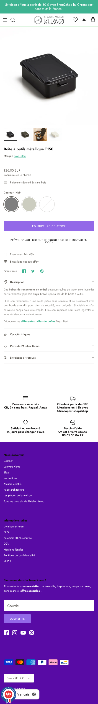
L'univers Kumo (12, 467)
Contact (8, 461)
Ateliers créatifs (12, 484)
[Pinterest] (31, 632)
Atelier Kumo (18, 688)
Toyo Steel (20, 156)
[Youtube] (23, 632)
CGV (6, 544)
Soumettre (17, 619)
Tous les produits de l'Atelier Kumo (24, 501)
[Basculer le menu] (5, 20)
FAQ (6, 532)
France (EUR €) (16, 678)
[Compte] (83, 20)
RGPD (7, 561)
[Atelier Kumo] (49, 20)
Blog (6, 472)
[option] (49, 76)
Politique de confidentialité (19, 555)
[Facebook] (6, 632)
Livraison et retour (14, 526)
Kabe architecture (14, 490)
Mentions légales (13, 550)
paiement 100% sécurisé (18, 538)
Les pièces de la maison (18, 495)
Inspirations (10, 478)
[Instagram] (14, 632)
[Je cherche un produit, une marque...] (15, 20)
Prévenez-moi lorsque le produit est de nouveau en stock (49, 241)
